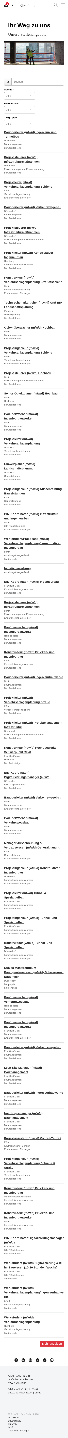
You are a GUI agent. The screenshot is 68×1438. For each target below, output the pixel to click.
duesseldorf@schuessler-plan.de (24, 1392)
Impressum (13, 1417)
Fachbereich (11, 103)
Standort (9, 89)
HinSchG (12, 1424)
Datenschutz (14, 1420)
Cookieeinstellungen (19, 1430)
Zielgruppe (10, 117)
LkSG (10, 1427)
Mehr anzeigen (52, 1343)
